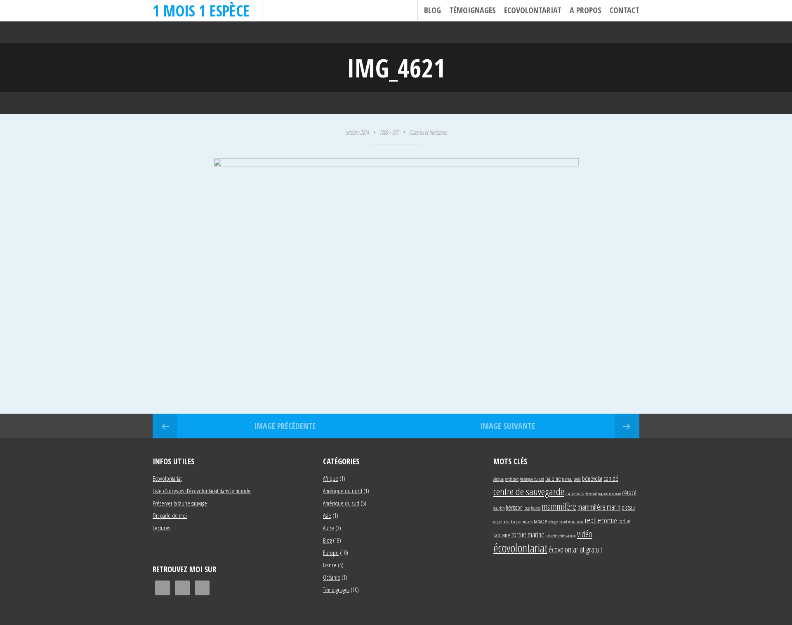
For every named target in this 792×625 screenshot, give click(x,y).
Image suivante (507, 425)
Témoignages (472, 10)
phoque (515, 521)
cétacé (629, 492)
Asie (327, 515)
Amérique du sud (341, 503)
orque (497, 521)
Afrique (330, 478)
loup (527, 508)
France (330, 565)
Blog (432, 10)
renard (563, 521)
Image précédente (285, 425)
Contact (624, 10)
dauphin (498, 508)
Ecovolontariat (532, 10)
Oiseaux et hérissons (428, 132)
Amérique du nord (342, 491)
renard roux (576, 521)
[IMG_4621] (396, 163)
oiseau (628, 507)
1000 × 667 (389, 132)
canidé (610, 478)
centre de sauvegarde (528, 491)
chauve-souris (575, 493)
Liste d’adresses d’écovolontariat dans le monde (202, 491)
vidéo (584, 534)
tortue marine (528, 534)
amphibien (512, 479)
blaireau (567, 479)
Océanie (331, 577)
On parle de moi (170, 515)
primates (527, 521)
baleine (553, 478)
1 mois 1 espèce (201, 10)
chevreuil (591, 493)
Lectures (161, 528)
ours (506, 521)
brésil (577, 479)
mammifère (559, 506)
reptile (593, 520)
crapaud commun (609, 493)
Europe (331, 552)
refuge (553, 521)
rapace (540, 521)
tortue (609, 520)
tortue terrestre (555, 535)
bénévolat (592, 478)
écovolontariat (520, 548)
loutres (535, 508)
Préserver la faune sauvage (180, 503)
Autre (328, 528)
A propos (585, 10)
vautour (571, 535)
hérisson (514, 507)
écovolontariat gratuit (575, 549)
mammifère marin (599, 506)
